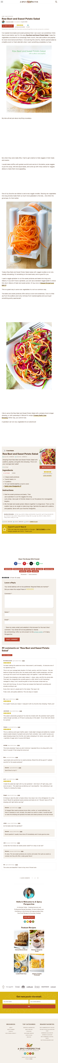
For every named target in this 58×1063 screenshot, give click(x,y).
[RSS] (27, 921)
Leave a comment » (33, 574)
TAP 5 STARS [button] (40, 529)
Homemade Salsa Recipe (47, 1032)
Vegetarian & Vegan (49, 569)
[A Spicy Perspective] (29, 1047)
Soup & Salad (39, 569)
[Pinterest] (30, 921)
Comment (8, 593)
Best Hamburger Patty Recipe (47, 1027)
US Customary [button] (6, 473)
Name (7, 612)
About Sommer (10, 1029)
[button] (44, 472)
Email (7, 619)
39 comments (24, 574)
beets (29, 571)
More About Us (28, 917)
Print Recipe (47, 467)
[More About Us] (29, 893)
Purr (31, 1058)
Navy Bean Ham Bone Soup (47, 1040)
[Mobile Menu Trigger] (2, 2)
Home (3, 16)
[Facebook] (25, 921)
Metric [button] (13, 473)
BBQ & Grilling (29, 1029)
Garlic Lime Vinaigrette (12, 486)
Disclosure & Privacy (11, 1033)
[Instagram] (33, 921)
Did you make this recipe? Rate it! (15, 589)
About (10, 1027)
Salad (33, 569)
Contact (11, 1031)
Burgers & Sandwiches (29, 1027)
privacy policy (38, 632)
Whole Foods (23, 571)
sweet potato (35, 571)
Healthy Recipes (9, 16)
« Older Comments (25, 878)
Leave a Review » (47, 475)
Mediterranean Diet (18, 569)
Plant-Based (27, 569)
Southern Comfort (29, 1033)
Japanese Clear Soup (47, 1034)
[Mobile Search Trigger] (56, 2)
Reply (17, 699)
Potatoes (29, 1031)
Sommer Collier (9, 21)
